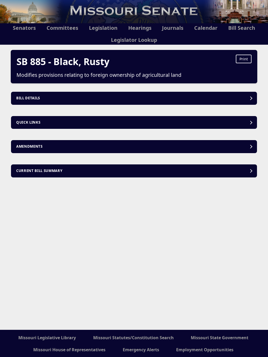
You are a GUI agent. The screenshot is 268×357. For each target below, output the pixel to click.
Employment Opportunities (204, 350)
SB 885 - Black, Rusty (62, 61)
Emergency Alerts (141, 350)
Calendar (205, 27)
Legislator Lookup (134, 39)
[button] (134, 98)
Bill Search (241, 27)
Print (243, 58)
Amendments (29, 146)
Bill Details (28, 98)
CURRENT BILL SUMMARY (39, 170)
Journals (172, 27)
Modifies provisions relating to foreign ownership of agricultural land (98, 74)
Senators (24, 27)
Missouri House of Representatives (69, 350)
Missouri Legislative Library (47, 338)
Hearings (140, 27)
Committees (62, 27)
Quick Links (28, 122)
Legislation (103, 27)
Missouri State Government (219, 338)
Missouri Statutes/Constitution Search (133, 338)
